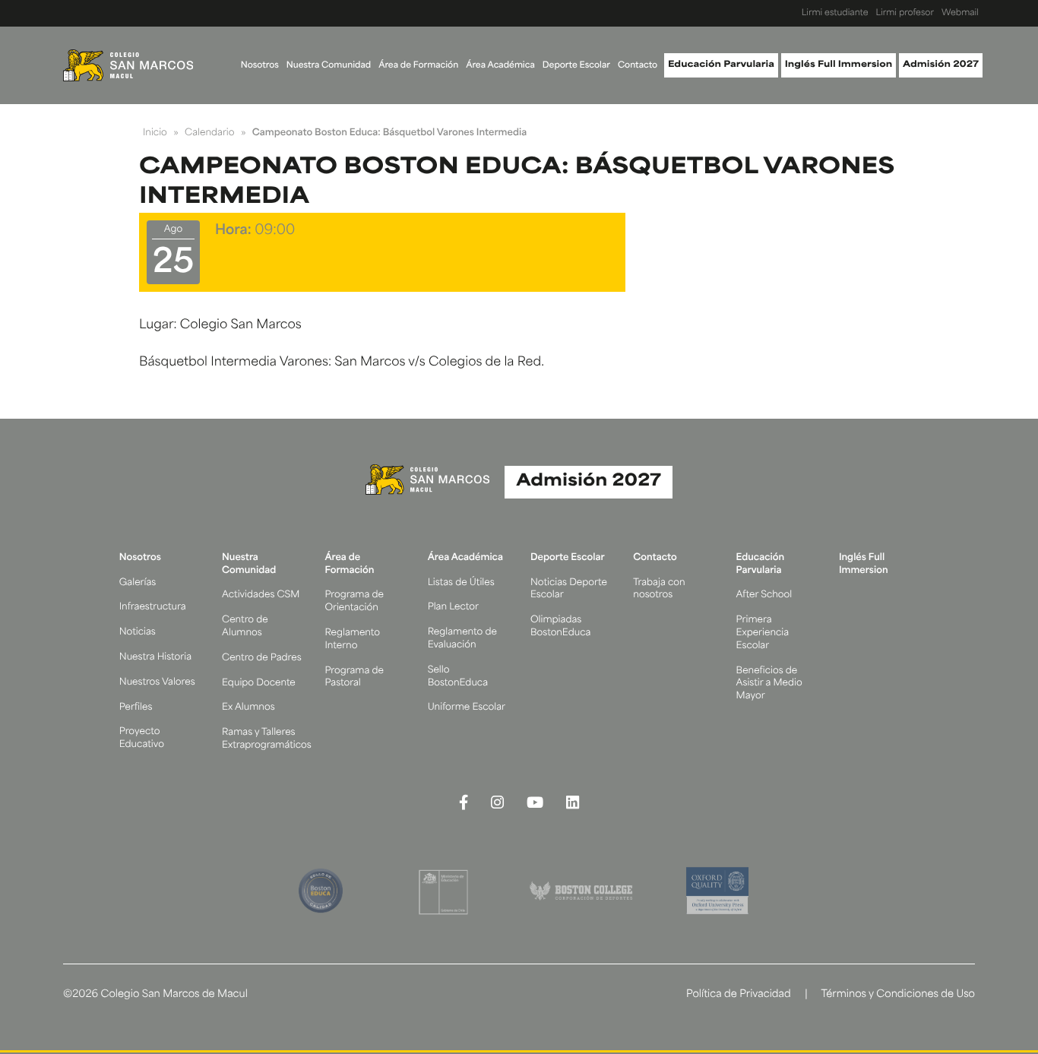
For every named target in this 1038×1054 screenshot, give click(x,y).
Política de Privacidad (738, 995)
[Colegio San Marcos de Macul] (128, 65)
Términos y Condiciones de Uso (898, 995)
